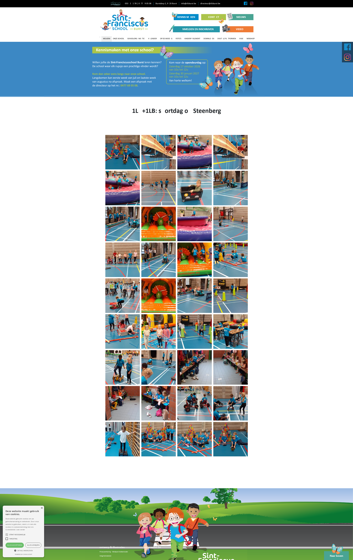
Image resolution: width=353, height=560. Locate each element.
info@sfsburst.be (188, 3)
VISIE (241, 39)
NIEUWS (241, 17)
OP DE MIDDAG (166, 39)
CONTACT (213, 17)
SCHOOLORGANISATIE (136, 39)
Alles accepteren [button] (14, 545)
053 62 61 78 (131, 3)
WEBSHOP (251, 39)
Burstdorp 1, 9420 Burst (166, 3)
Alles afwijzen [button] (33, 545)
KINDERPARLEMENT (192, 39)
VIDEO (239, 29)
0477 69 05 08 (145, 3)
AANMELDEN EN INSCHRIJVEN (196, 29)
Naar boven (336, 556)
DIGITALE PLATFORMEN (226, 39)
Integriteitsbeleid (105, 556)
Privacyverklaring (105, 552)
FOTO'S (178, 39)
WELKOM (106, 39)
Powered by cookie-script (23, 554)
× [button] (42, 508)
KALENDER (152, 39)
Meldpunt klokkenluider (120, 552)
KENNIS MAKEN (186, 17)
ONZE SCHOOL (118, 39)
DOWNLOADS (209, 39)
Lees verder (20, 530)
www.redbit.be (152, 547)
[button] (23, 550)
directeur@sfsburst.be (210, 3)
